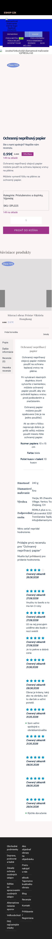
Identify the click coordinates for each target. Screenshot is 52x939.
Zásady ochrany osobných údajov (11, 873)
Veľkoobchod (11, 915)
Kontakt (26, 905)
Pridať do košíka (26, 230)
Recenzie (26, 899)
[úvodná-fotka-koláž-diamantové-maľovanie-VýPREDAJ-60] (26, 50)
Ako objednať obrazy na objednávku (26, 852)
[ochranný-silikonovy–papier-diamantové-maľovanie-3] (26, 94)
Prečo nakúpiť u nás (25, 868)
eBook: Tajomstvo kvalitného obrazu (26, 882)
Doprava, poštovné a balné (11, 858)
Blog (24, 893)
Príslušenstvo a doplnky (29, 195)
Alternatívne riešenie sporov (11, 906)
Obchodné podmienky (11, 848)
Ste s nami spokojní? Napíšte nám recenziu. (21, 146)
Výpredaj (8, 198)
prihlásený (35, 556)
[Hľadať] (33, 28)
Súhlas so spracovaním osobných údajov (11, 890)
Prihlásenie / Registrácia (26, 914)
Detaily (46, 334)
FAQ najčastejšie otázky (11, 924)
